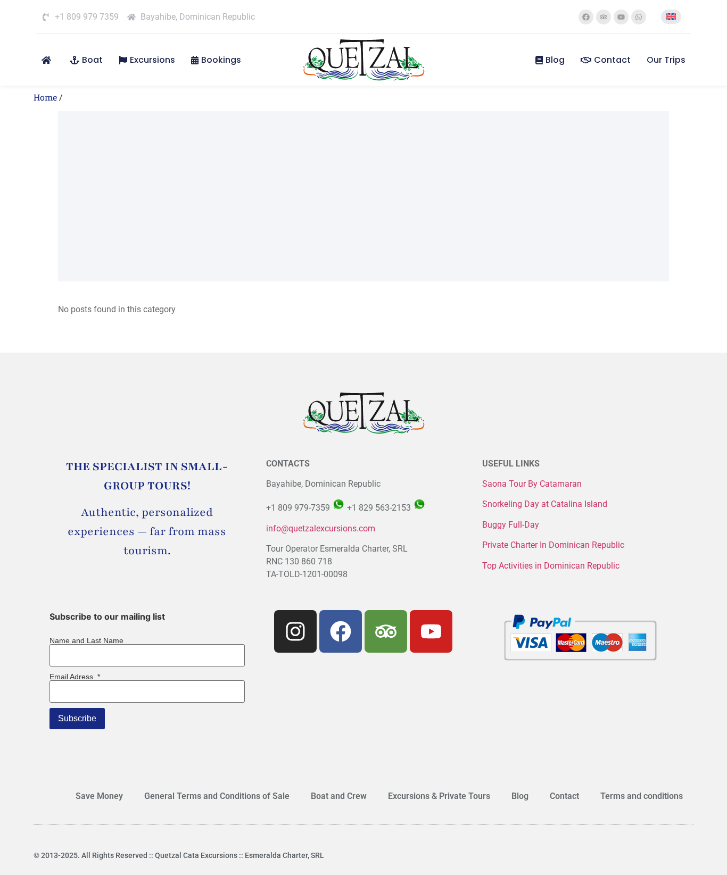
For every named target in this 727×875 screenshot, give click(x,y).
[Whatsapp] (638, 17)
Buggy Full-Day (511, 525)
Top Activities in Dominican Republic (550, 566)
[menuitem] (671, 17)
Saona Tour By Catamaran (532, 484)
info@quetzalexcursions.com (320, 528)
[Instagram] (295, 631)
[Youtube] (621, 17)
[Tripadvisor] (603, 17)
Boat (92, 60)
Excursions (152, 60)
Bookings (221, 60)
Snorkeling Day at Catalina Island (544, 504)
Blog (555, 60)
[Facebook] (586, 17)
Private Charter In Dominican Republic (553, 545)
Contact (612, 60)
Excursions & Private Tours (439, 796)
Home (45, 97)
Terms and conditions (641, 796)
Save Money (99, 796)
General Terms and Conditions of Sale (217, 796)
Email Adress (74, 676)
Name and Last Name (86, 640)
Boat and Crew (339, 796)
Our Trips (666, 60)
